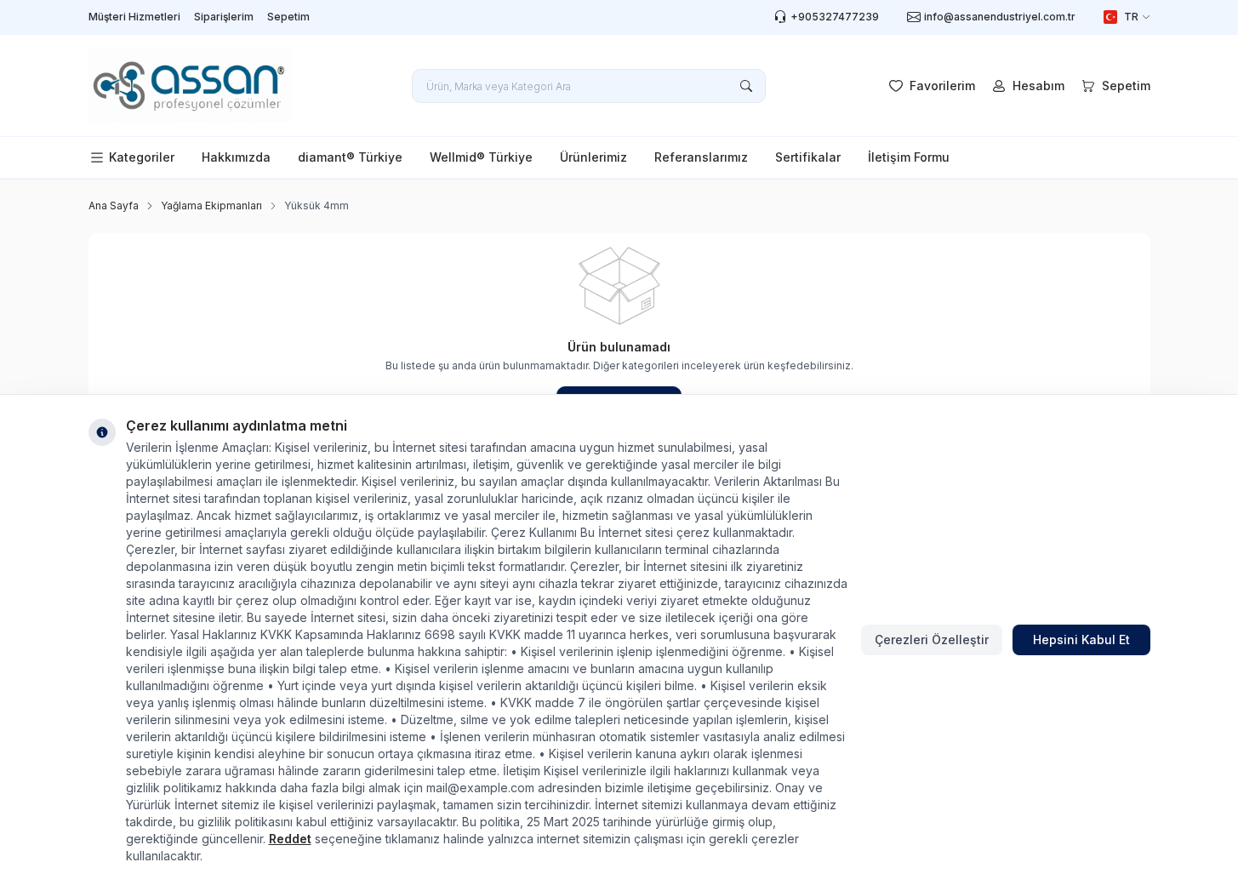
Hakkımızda (236, 157)
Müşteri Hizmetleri (134, 16)
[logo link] (190, 86)
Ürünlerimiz (593, 157)
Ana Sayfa (113, 205)
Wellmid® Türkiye (481, 157)
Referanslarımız (701, 157)
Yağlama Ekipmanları (211, 205)
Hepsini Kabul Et (1081, 639)
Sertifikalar (808, 157)
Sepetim (288, 16)
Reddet (290, 838)
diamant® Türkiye (350, 157)
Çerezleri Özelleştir (932, 639)
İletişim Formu (909, 157)
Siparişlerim (224, 16)
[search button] (746, 86)
